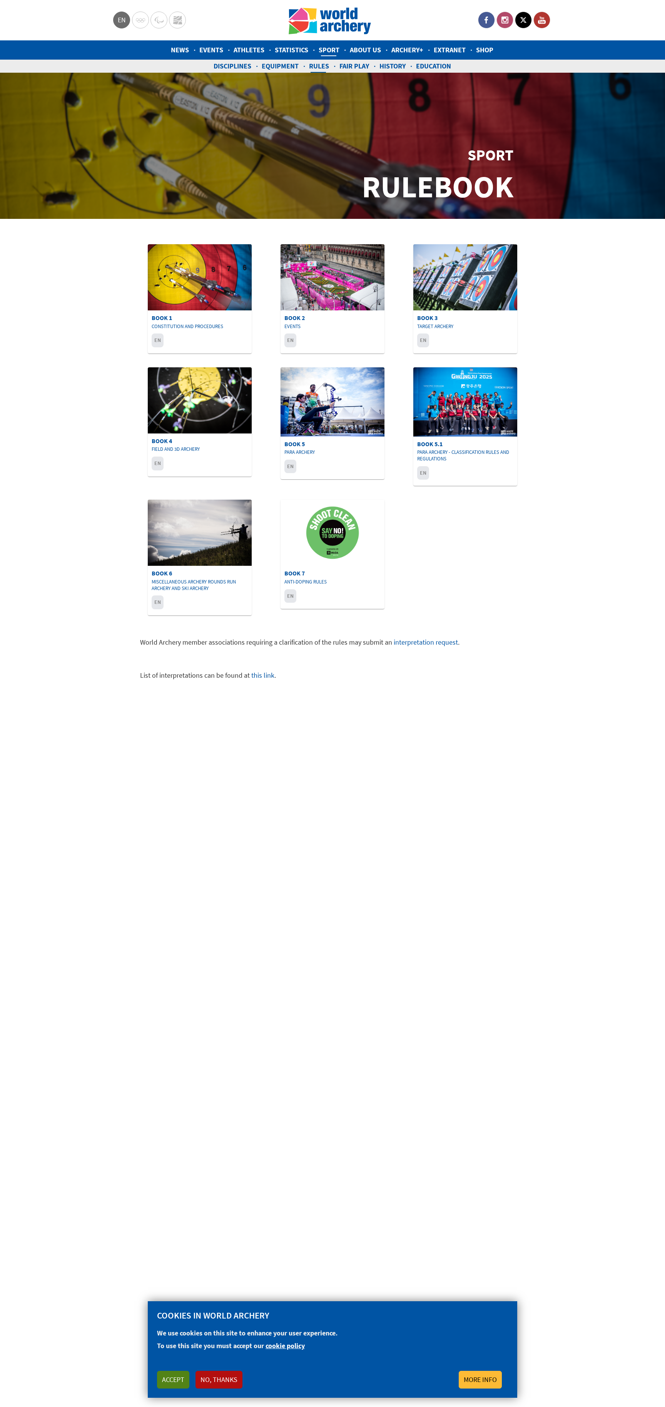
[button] (200, 298)
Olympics (140, 20)
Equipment (280, 66)
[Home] (330, 20)
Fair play (354, 66)
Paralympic (158, 20)
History (392, 66)
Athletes (249, 49)
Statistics (291, 49)
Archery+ (407, 49)
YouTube (541, 20)
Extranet (450, 49)
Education (433, 66)
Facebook (486, 20)
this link (262, 675)
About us (365, 49)
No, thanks (219, 1379)
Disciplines (232, 66)
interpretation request (426, 642)
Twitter (523, 20)
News (180, 49)
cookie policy (285, 1345)
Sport (329, 49)
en (122, 19)
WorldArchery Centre (177, 20)
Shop (484, 49)
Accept (173, 1379)
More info (480, 1379)
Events (211, 49)
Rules (319, 66)
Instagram (504, 20)
